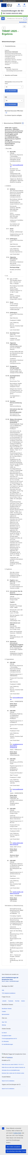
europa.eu (10, 1057)
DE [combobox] (6, 87)
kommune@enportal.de (16, 165)
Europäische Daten (6, 1035)
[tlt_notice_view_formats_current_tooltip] (23, 123)
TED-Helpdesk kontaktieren (8, 993)
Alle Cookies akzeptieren (14, 1146)
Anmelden (19, 6)
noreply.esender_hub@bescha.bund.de (16, 892)
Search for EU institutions (8, 1080)
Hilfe (3, 990)
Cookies (4, 1011)
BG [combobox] (6, 100)
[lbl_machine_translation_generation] (6, 112)
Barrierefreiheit (5, 1014)
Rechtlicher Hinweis (7, 1008)
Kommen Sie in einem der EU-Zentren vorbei (13, 1073)
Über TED (4, 1022)
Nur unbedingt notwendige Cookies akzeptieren (16, 1151)
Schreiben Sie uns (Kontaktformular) (11, 1070)
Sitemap (4, 1025)
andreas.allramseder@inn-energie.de (16, 843)
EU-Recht (4, 1032)
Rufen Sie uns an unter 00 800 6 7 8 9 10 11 (13, 1064)
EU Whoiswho (5, 1041)
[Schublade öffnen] (4, 28)
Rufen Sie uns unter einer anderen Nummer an (13, 1067)
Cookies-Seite (17, 1133)
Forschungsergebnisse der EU (9, 1038)
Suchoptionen (23, 22)
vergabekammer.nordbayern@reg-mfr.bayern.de (16, 746)
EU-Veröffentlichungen (7, 1044)
